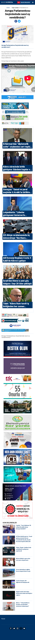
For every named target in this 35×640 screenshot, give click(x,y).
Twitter (14, 628)
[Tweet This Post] (19, 21)
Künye (3, 618)
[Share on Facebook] (15, 21)
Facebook (10, 628)
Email (24, 628)
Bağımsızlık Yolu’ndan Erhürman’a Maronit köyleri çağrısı (24, 593)
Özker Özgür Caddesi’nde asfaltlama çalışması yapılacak (23, 549)
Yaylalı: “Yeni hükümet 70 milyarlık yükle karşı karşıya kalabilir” (23, 527)
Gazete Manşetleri (25, 2)
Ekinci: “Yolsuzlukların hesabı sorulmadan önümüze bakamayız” (22, 604)
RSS (21, 628)
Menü (33, 2)
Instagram (17, 628)
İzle (19, 2)
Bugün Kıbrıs (7, 2)
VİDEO (8, 7)
